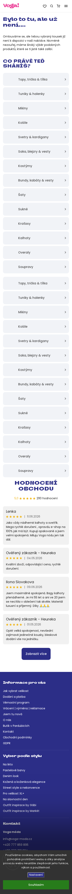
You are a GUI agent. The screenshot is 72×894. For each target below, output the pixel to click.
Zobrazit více (36, 653)
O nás (7, 720)
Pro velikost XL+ (13, 793)
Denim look (11, 776)
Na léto (8, 764)
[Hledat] (52, 6)
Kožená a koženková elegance (24, 782)
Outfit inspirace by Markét (21, 811)
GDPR (6, 743)
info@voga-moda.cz (17, 839)
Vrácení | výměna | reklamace (24, 708)
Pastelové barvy (14, 770)
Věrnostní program (16, 703)
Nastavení (36, 875)
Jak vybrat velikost (16, 691)
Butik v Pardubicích (16, 726)
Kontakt (8, 732)
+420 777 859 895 (15, 845)
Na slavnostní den (15, 799)
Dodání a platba (14, 697)
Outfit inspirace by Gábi (19, 805)
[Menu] (66, 6)
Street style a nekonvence (21, 788)
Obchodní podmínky (17, 737)
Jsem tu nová (12, 714)
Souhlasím (36, 885)
